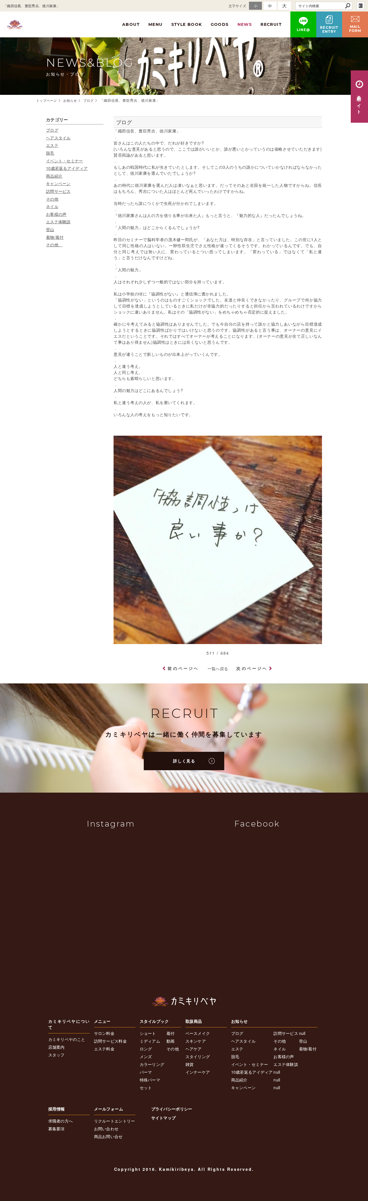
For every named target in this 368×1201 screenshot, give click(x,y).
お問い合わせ (106, 1128)
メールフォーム (108, 1109)
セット (146, 1087)
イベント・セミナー (64, 161)
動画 (170, 1041)
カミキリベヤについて (69, 1024)
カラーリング (152, 1064)
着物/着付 (55, 237)
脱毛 (50, 153)
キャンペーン (58, 183)
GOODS (220, 24)
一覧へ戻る (218, 668)
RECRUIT (271, 24)
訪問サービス (58, 191)
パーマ (146, 1072)
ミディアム (150, 1041)
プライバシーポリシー (171, 1109)
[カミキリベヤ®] (184, 1001)
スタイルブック (154, 1021)
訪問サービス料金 (110, 1041)
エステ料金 (104, 1049)
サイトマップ (163, 1118)
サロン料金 (104, 1033)
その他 (52, 199)
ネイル (52, 206)
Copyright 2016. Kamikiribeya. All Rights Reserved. (184, 1169)
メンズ (146, 1056)
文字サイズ (237, 5)
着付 (170, 1033)
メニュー (102, 1021)
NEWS (244, 24)
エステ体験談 (58, 221)
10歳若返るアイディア (67, 168)
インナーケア (197, 1072)
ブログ (52, 130)
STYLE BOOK (186, 24)
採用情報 (56, 1109)
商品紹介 (54, 176)
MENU (155, 24)
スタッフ (56, 1055)
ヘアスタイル (58, 138)
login (360, 6)
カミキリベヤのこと (66, 1039)
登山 (50, 229)
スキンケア (195, 1041)
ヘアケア (193, 1049)
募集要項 (56, 1128)
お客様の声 (56, 214)
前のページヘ (183, 668)
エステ (52, 145)
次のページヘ (252, 668)
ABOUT (131, 24)
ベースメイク (197, 1033)
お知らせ (239, 1021)
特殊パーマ (150, 1080)
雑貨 (189, 1064)
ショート (148, 1033)
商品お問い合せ (108, 1136)
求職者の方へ (60, 1121)
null (276, 1072)
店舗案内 (56, 1047)
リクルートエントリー (114, 1121)
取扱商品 (193, 1021)
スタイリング (197, 1056)
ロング (146, 1049)
